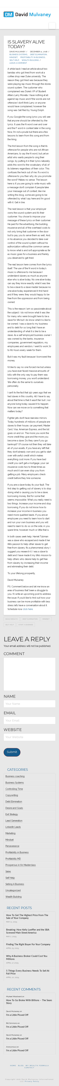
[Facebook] (20, 3)
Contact (29, 1067)
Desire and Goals (14, 808)
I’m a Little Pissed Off (17, 1015)
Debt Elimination (38, 54)
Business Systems (18, 54)
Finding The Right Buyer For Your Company (28, 944)
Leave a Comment (18, 63)
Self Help (14, 60)
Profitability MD (13, 858)
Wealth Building (30, 60)
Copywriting (12, 795)
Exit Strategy (12, 814)
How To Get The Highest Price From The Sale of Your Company (27, 916)
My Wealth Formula (37, 1065)
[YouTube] (34, 3)
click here (28, 609)
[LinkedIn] (29, 3)
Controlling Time (14, 789)
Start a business (26, 625)
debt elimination (30, 619)
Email (10, 713)
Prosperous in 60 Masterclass (21, 865)
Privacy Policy (32, 1081)
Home (13, 1065)
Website (13, 729)
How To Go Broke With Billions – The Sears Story (29, 1002)
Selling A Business (15, 884)
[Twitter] (24, 3)
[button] (52, 26)
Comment (14, 653)
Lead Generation (14, 820)
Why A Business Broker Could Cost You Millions (26, 957)
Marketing (10, 833)
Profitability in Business (32, 57)
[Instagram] (38, 3)
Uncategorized (13, 890)
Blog (21, 1065)
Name (10, 696)
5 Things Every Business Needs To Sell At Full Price (27, 972)
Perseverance (12, 846)
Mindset (13, 57)
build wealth (12, 619)
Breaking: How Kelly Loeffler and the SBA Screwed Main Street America (27, 931)
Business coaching (15, 776)
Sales (8, 871)
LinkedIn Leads (13, 827)
